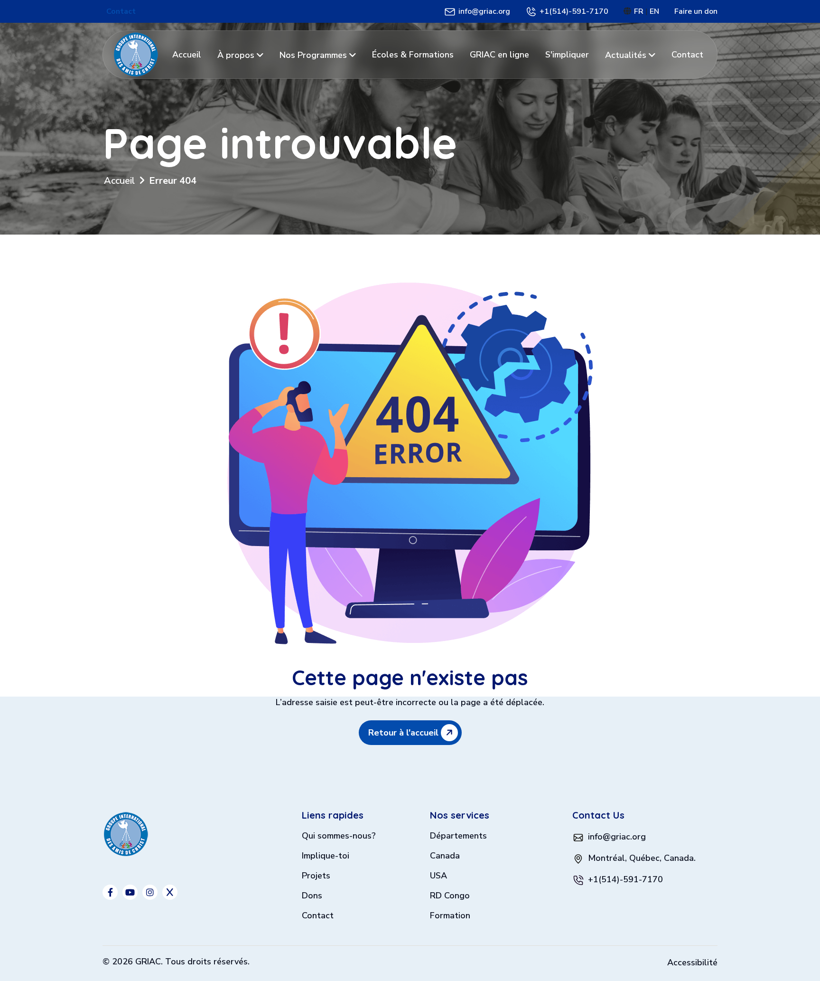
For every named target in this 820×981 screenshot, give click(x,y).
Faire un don (696, 11)
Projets (316, 876)
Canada (445, 856)
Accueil (186, 54)
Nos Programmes (314, 55)
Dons (312, 896)
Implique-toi (325, 856)
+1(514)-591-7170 (574, 11)
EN (654, 11)
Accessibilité (692, 962)
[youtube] (130, 892)
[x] (169, 892)
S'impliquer (567, 54)
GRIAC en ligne (499, 54)
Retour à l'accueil (404, 732)
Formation (450, 916)
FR (639, 11)
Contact (121, 11)
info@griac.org (484, 11)
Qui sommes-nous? (339, 836)
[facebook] (110, 892)
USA (438, 876)
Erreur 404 (172, 180)
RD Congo (450, 896)
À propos (237, 55)
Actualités (627, 55)
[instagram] (150, 892)
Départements (458, 836)
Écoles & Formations (413, 54)
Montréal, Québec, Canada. (642, 858)
